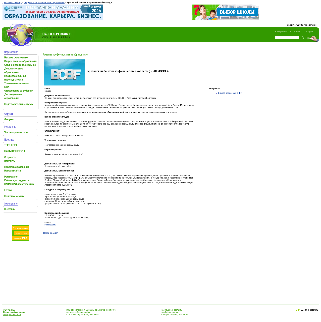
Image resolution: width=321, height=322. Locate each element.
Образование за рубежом (18, 91)
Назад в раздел (50, 233)
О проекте (10, 157)
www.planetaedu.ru (12, 314)
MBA (6, 87)
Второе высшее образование (20, 61)
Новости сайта (12, 171)
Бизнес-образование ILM (230, 93)
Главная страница (13, 2)
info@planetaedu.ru (170, 312)
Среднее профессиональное (20, 65)
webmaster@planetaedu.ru (78, 312)
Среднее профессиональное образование (44, 2)
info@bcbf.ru (50, 225)
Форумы (9, 119)
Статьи (8, 190)
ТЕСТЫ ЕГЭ (10, 145)
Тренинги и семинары (16, 83)
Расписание (11, 177)
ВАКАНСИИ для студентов (19, 184)
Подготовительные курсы (18, 104)
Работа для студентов (16, 180)
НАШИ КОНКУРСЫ (14, 151)
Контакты (9, 161)
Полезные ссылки (14, 196)
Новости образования (16, 167)
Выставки (9, 209)
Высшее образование (16, 57)
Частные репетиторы (16, 132)
